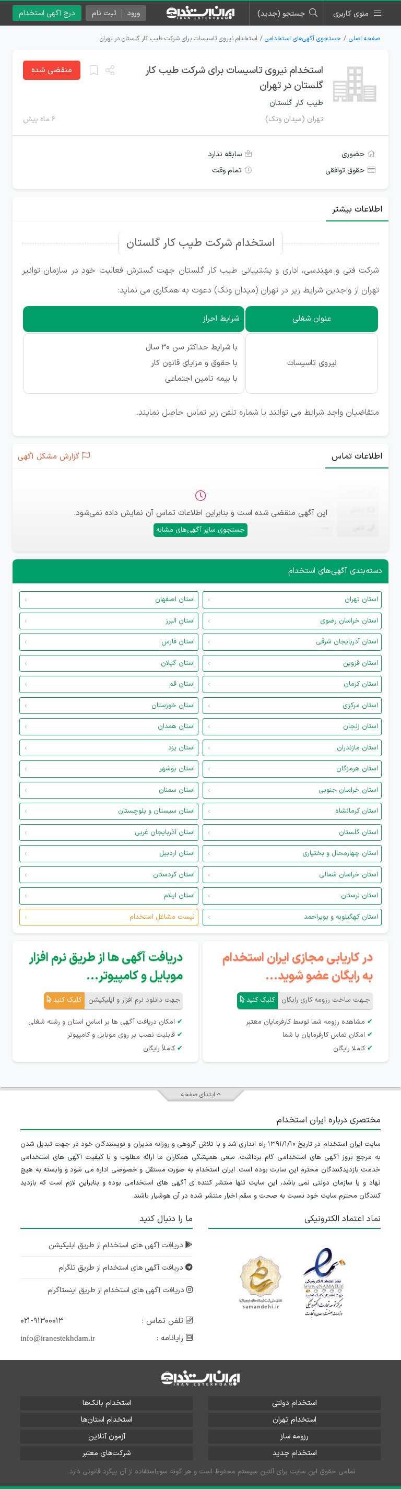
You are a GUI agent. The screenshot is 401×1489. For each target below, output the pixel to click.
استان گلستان (358, 832)
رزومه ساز (294, 1436)
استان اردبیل (177, 853)
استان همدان (176, 726)
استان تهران (361, 599)
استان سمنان (177, 790)
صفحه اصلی (364, 38)
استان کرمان (361, 684)
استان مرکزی (360, 705)
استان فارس (178, 642)
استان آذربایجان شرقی (347, 642)
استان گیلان (178, 663)
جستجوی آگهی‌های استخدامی (303, 38)
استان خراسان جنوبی (348, 790)
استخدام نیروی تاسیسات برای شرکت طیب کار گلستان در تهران (234, 78)
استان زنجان (360, 726)
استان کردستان (174, 875)
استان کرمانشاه (356, 811)
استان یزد (181, 748)
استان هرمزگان (357, 769)
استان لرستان (359, 895)
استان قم (182, 684)
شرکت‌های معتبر (106, 1453)
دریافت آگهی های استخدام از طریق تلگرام (121, 1267)
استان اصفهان (175, 599)
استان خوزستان (173, 705)
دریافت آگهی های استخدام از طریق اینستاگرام (117, 1290)
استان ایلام (179, 895)
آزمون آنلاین (106, 1436)
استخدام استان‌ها (106, 1419)
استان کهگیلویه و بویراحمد (341, 917)
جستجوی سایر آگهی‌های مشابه (200, 530)
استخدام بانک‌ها (106, 1403)
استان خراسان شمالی (348, 875)
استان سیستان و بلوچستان (156, 811)
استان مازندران (357, 748)
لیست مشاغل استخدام (162, 917)
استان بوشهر (177, 769)
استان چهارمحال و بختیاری (340, 853)
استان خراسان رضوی (349, 621)
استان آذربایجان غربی (165, 832)
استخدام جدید (295, 1453)
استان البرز (180, 621)
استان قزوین (360, 663)
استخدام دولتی (294, 1403)
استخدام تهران (294, 1419)
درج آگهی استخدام (47, 13)
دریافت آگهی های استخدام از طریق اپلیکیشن (117, 1245)
